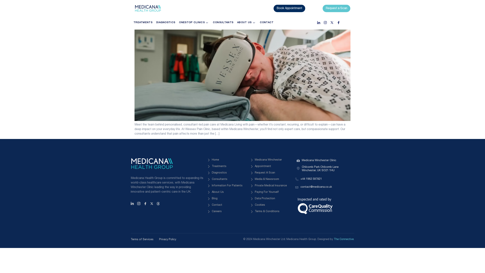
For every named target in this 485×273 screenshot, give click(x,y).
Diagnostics (165, 22)
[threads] (159, 203)
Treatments (143, 22)
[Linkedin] (133, 203)
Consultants (223, 22)
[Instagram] (325, 22)
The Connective (344, 239)
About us (244, 22)
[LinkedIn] (318, 22)
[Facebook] (338, 22)
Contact (267, 22)
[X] (152, 203)
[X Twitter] (331, 22)
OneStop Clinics (192, 22)
